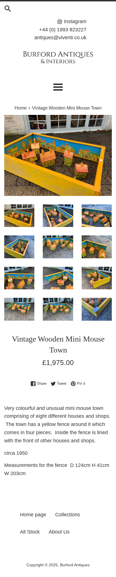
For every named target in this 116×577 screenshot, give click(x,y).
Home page (33, 514)
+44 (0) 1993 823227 (62, 29)
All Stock (30, 532)
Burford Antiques (75, 565)
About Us (59, 532)
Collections (67, 514)
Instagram (74, 21)
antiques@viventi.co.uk (60, 37)
